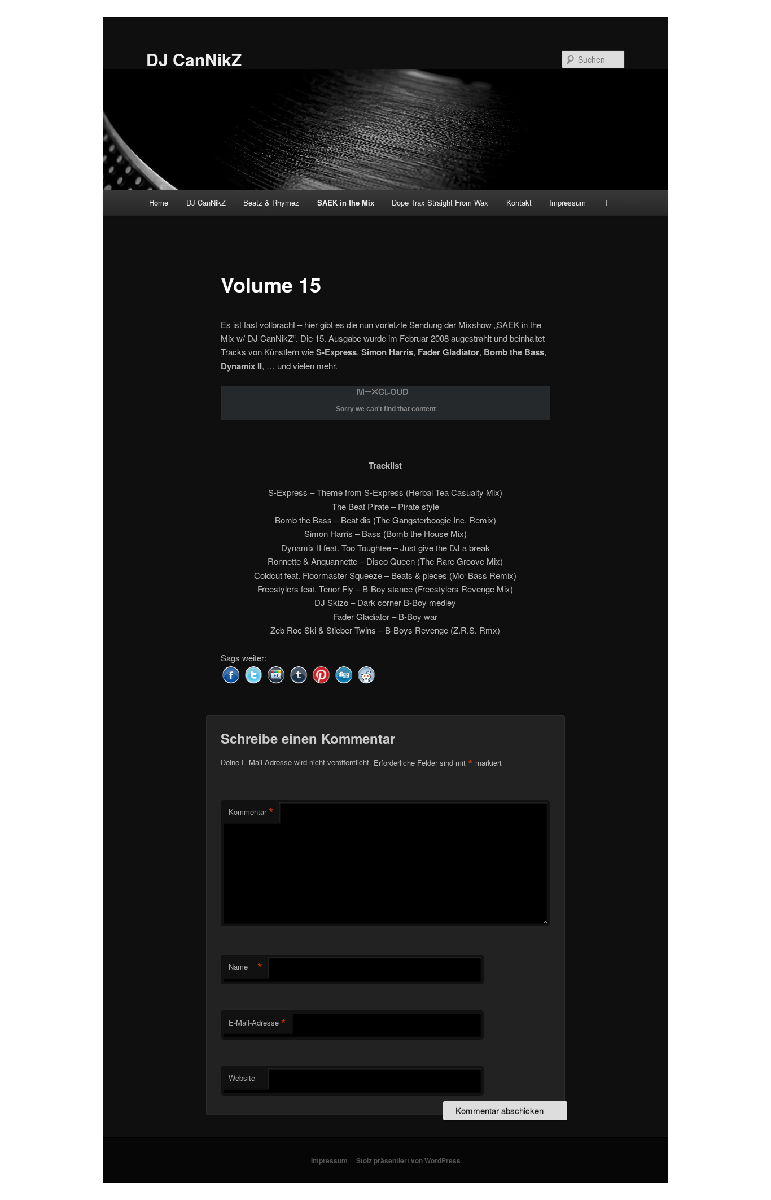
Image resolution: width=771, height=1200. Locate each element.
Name (245, 967)
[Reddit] (366, 673)
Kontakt (519, 202)
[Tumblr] (298, 673)
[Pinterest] (321, 673)
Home (158, 202)
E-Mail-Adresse (257, 1023)
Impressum (567, 202)
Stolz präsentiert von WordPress (408, 1160)
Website (242, 1077)
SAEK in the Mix (345, 202)
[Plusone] (276, 673)
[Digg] (344, 673)
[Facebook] (231, 673)
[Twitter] (253, 673)
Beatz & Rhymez (271, 202)
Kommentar (251, 812)
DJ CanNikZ (194, 59)
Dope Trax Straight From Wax (440, 202)
